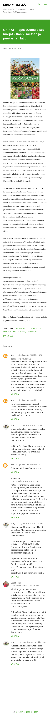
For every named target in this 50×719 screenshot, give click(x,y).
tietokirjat (31, 332)
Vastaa (15, 394)
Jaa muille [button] (8, 336)
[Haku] (39, 4)
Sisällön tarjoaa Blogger (27, 712)
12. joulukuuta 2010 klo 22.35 (31, 425)
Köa (12, 355)
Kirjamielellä (14, 4)
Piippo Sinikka (18, 332)
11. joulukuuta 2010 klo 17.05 (29, 400)
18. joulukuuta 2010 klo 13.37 (26, 481)
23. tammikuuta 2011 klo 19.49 (32, 642)
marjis (13, 425)
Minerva (7, 332)
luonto (37, 328)
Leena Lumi (16, 583)
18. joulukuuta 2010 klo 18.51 (31, 523)
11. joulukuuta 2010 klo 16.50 (29, 355)
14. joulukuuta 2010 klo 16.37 (29, 464)
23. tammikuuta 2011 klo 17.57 (26, 585)
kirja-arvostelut (24, 328)
